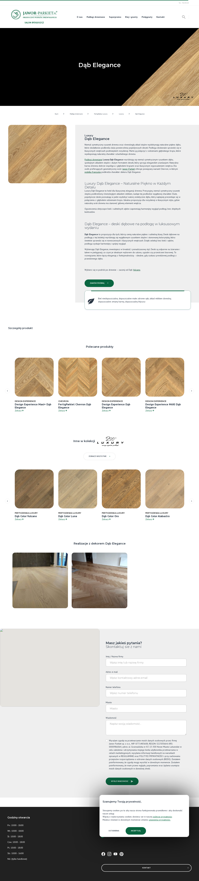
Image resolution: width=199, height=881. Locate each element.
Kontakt (160, 17)
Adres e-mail (112, 671)
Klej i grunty (131, 17)
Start (56, 114)
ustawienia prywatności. (160, 819)
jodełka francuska (93, 172)
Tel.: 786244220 (184, 3)
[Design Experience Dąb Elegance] (99, 580)
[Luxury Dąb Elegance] (40, 580)
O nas (80, 17)
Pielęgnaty (147, 17)
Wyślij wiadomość (119, 781)
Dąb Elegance (139, 114)
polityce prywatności (162, 816)
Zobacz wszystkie (97, 456)
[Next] (191, 390)
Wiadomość (111, 717)
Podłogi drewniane (96, 17)
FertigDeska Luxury (100, 114)
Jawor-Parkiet (128, 169)
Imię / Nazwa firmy (114, 656)
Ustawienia (114, 831)
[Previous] (7, 390)
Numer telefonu (113, 687)
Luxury (121, 114)
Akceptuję (136, 831)
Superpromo (115, 17)
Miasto (109, 702)
